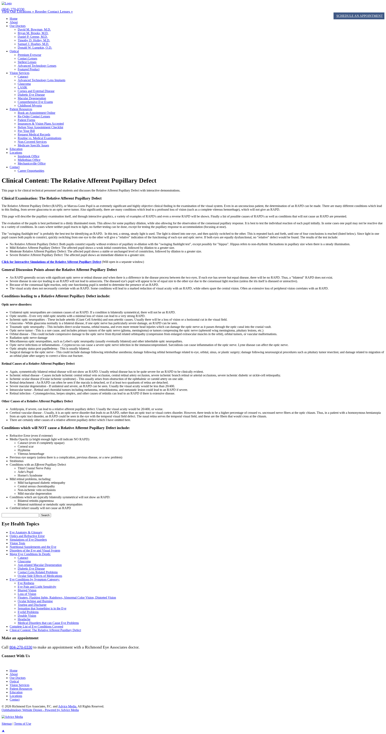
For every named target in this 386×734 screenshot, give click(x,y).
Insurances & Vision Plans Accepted (41, 123)
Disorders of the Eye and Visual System (35, 550)
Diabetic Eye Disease (31, 94)
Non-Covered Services (32, 141)
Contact (15, 167)
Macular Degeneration (32, 98)
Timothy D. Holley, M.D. (34, 40)
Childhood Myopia (30, 105)
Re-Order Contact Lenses (34, 116)
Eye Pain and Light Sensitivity (37, 586)
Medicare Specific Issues (33, 145)
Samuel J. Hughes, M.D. (33, 44)
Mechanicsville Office (32, 163)
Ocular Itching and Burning (35, 601)
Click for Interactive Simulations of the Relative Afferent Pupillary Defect (51, 262)
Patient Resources (21, 109)
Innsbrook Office (28, 156)
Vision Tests (17, 543)
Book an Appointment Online (36, 112)
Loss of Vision (27, 594)
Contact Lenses (27, 58)
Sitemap (7, 723)
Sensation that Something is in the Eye (42, 608)
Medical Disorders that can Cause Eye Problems (48, 623)
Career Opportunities (31, 170)
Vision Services (19, 73)
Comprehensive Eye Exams (35, 102)
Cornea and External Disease (36, 91)
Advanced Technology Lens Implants (41, 80)
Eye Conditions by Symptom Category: (35, 579)
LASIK (22, 87)
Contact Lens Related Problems (38, 572)
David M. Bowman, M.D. (34, 29)
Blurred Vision (27, 590)
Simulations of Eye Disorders (28, 539)
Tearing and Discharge (32, 604)
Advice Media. (67, 706)
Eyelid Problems (28, 612)
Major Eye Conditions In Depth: (30, 554)
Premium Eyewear (29, 55)
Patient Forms (26, 120)
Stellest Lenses (27, 62)
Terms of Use (22, 723)
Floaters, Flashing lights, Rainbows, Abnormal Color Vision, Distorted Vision (67, 597)
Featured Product (28, 69)
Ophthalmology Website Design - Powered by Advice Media (40, 710)
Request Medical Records (34, 134)
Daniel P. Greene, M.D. (33, 36)
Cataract (23, 76)
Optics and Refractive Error (27, 536)
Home (13, 18)
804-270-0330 (20, 647)
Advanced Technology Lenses (37, 65)
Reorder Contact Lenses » (54, 11)
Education (16, 149)
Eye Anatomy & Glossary (26, 532)
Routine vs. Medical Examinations (39, 138)
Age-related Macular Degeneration (40, 565)
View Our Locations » (18, 11)
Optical (14, 51)
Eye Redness (26, 583)
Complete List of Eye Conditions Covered (36, 626)
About (14, 22)
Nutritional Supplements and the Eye (33, 547)
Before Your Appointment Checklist (40, 127)
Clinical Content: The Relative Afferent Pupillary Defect (45, 630)
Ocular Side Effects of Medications (40, 576)
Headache (24, 619)
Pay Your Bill (26, 131)
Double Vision (27, 615)
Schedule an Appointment (359, 16)
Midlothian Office (29, 160)
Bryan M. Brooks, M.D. (33, 33)
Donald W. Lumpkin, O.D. (35, 47)
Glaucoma (24, 83)
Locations (16, 152)
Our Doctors (18, 26)
